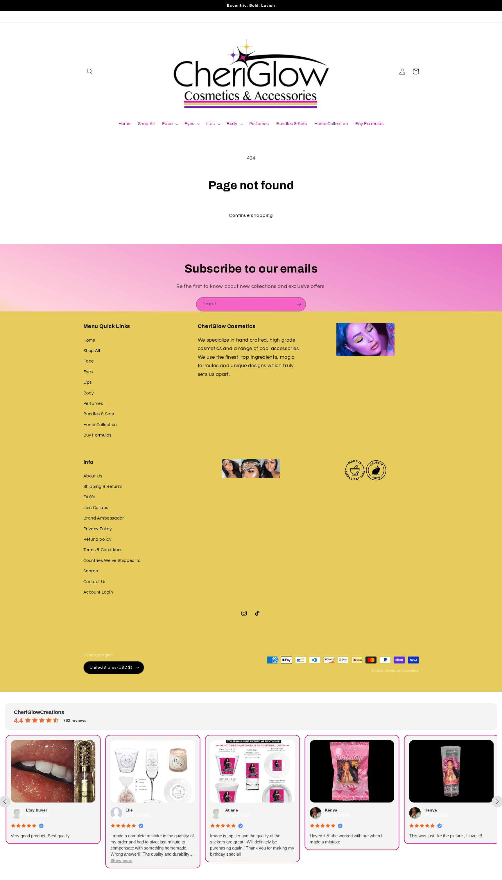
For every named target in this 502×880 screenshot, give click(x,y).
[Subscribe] (299, 304)
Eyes (88, 372)
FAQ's (89, 497)
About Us (93, 476)
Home (89, 340)
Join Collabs (96, 508)
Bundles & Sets (98, 414)
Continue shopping (251, 215)
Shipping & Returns (103, 486)
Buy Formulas (97, 435)
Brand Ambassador (103, 518)
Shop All (91, 351)
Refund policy (97, 539)
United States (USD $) (111, 668)
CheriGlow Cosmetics (402, 670)
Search (90, 571)
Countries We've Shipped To (112, 560)
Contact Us (95, 582)
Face (88, 361)
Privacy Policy (97, 529)
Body (88, 393)
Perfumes (93, 403)
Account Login (98, 592)
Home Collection (100, 425)
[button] (90, 71)
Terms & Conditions (103, 550)
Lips (87, 382)
